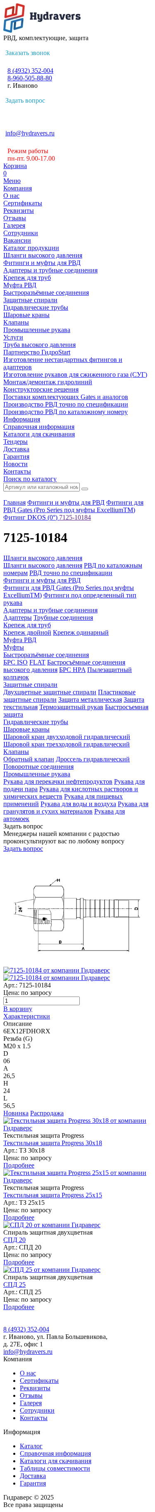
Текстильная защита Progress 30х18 (52, 1142)
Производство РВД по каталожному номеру (65, 411)
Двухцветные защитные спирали (49, 692)
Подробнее (18, 1165)
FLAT (37, 662)
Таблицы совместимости (55, 1468)
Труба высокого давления (39, 344)
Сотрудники (20, 232)
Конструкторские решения (41, 389)
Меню (12, 180)
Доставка (16, 449)
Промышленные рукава (36, 329)
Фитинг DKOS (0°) (31, 517)
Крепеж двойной (27, 632)
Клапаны (16, 322)
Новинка (16, 1113)
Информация (21, 419)
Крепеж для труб (27, 277)
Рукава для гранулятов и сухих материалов (75, 807)
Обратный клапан (28, 759)
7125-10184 (75, 517)
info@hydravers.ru (30, 133)
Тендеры (15, 441)
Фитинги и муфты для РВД (42, 262)
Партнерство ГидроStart (36, 352)
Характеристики (26, 1016)
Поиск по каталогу (30, 478)
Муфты (13, 647)
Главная (14, 502)
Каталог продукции (31, 247)
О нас (11, 195)
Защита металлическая (90, 699)
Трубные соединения (63, 617)
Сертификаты (22, 203)
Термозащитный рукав (71, 706)
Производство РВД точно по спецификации (65, 404)
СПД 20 (14, 1239)
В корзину (17, 1008)
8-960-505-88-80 (29, 78)
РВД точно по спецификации (70, 572)
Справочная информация (38, 426)
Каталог (31, 1445)
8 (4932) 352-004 (30, 70)
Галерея (14, 225)
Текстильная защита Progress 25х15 (52, 1195)
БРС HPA (72, 669)
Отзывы (14, 218)
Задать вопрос (25, 100)
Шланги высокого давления (42, 255)
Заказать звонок (27, 52)
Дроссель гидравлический (93, 759)
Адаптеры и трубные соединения (50, 270)
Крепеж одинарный (81, 632)
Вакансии (17, 240)
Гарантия (16, 456)
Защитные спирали (30, 299)
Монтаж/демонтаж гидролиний (47, 381)
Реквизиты (18, 210)
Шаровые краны (26, 314)
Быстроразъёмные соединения (46, 292)
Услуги (13, 337)
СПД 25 (14, 1284)
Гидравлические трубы (35, 307)
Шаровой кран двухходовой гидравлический (66, 736)
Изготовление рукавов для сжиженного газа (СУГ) (75, 374)
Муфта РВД (19, 285)
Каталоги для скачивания (39, 434)
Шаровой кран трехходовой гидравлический (66, 744)
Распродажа (47, 1113)
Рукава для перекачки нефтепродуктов (57, 781)
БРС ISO (15, 662)
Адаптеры (17, 617)
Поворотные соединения (38, 766)
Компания (17, 188)
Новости (15, 463)
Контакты (17, 471)
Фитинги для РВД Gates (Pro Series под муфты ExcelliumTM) (73, 506)
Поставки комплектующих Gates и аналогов (65, 396)
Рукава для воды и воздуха (78, 803)
